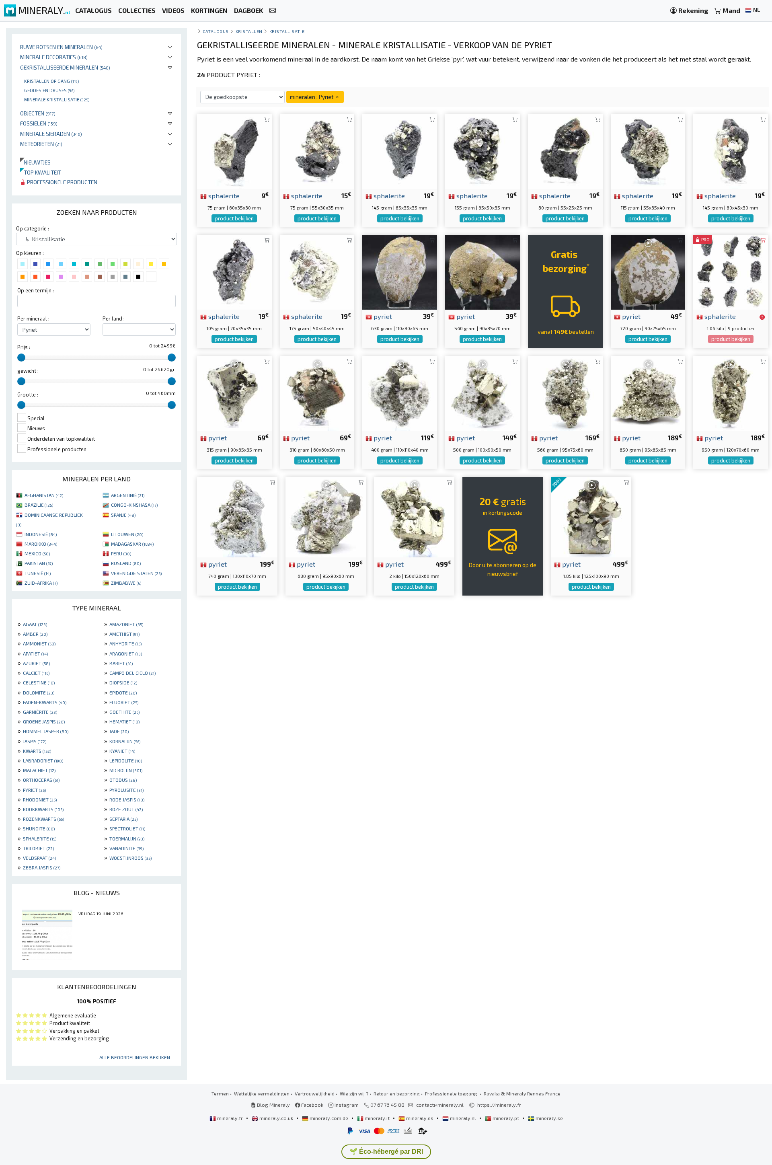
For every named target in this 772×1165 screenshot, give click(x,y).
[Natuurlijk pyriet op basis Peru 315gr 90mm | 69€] (234, 393)
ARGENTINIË (127, 495)
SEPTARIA (123, 819)
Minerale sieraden (51, 133)
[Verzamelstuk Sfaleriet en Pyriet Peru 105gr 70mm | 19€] (234, 271)
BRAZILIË (39, 505)
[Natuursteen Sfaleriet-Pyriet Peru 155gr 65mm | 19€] (482, 150)
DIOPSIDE (123, 682)
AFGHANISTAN (44, 495)
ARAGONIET (125, 653)
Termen (220, 1093)
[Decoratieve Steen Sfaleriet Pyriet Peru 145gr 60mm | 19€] (730, 150)
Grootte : (27, 394)
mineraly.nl (463, 1118)
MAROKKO (41, 544)
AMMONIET (39, 643)
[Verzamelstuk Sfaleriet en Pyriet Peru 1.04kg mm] (730, 271)
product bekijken (234, 218)
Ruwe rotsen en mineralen (61, 46)
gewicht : (28, 371)
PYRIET (34, 790)
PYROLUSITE (126, 790)
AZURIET (36, 663)
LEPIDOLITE (125, 760)
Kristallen (249, 31)
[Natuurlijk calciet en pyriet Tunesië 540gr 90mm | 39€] (482, 271)
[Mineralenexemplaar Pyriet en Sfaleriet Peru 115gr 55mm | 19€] (648, 150)
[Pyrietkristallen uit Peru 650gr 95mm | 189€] (648, 393)
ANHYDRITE (125, 643)
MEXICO (37, 553)
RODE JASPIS (126, 799)
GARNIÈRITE (40, 712)
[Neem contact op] (272, 10)
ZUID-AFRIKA (41, 583)
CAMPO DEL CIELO (132, 673)
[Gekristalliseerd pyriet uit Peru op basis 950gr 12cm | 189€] (730, 393)
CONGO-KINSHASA (134, 505)
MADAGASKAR (132, 544)
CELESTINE (39, 682)
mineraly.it (377, 1118)
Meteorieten (41, 143)
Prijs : (23, 347)
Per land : (114, 318)
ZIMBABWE (126, 583)
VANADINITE (126, 848)
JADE (119, 731)
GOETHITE (124, 712)
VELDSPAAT (39, 858)
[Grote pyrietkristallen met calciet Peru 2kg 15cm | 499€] (414, 516)
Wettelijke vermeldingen (262, 1093)
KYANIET (122, 751)
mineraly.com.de (328, 1118)
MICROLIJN (125, 770)
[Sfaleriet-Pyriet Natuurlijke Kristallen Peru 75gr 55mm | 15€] (317, 150)
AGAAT (35, 624)
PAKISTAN (39, 563)
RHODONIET (40, 799)
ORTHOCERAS (41, 780)
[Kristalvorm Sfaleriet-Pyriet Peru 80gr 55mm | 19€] (565, 150)
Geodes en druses (49, 90)
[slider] (21, 357)
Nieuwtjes (35, 162)
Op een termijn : (35, 290)
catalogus (216, 31)
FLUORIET (123, 702)
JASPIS (34, 741)
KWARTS (37, 751)
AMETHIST (124, 634)
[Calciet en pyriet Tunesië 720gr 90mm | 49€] (648, 271)
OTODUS (123, 780)
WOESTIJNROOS (130, 858)
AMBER (35, 634)
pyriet (382, 316)
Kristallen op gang (51, 81)
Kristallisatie (287, 31)
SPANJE (123, 515)
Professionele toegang (451, 1093)
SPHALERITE (39, 838)
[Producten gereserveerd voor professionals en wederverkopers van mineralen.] (762, 317)
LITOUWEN (127, 534)
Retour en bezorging (397, 1093)
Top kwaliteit (40, 172)
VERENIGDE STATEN (136, 573)
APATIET (35, 653)
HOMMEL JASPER (45, 731)
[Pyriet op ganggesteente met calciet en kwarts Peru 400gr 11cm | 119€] (399, 393)
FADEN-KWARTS (44, 702)
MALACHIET (39, 770)
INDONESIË (41, 534)
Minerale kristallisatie (56, 99)
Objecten (37, 113)
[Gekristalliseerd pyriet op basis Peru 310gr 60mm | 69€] (317, 393)
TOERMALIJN (126, 838)
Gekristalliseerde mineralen (65, 67)
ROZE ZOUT (126, 809)
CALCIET (36, 673)
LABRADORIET (43, 760)
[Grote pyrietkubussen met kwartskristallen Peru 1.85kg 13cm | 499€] (591, 516)
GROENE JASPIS (44, 721)
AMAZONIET (126, 624)
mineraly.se (548, 1118)
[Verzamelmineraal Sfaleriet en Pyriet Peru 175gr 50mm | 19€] (317, 271)
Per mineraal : (33, 318)
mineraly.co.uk (276, 1118)
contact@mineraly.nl (440, 1104)
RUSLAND (126, 563)
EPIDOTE (123, 692)
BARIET (121, 663)
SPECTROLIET (127, 828)
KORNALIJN (124, 741)
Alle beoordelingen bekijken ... (137, 1057)
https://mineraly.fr (499, 1104)
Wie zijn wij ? (354, 1093)
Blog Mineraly (273, 1104)
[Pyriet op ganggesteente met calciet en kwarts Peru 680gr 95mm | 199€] (325, 516)
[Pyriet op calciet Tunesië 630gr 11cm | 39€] (399, 271)
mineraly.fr (230, 1118)
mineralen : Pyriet (312, 96)
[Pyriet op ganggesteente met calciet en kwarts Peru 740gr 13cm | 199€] (237, 516)
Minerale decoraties (54, 56)
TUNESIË (38, 573)
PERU (121, 553)
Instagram (346, 1104)
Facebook (311, 1104)
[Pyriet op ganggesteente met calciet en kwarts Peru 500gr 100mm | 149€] (482, 393)
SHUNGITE (39, 828)
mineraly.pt (505, 1118)
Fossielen (38, 123)
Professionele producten (61, 182)
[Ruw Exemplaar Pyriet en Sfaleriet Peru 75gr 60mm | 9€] (234, 150)
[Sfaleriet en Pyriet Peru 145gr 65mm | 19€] (399, 150)
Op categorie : (32, 228)
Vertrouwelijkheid (315, 1093)
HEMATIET (124, 721)
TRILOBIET (38, 848)
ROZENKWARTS (43, 819)
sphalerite (223, 195)
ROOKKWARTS (43, 809)
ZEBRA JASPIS (41, 867)
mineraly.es (420, 1118)
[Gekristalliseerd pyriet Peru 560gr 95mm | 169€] (565, 393)
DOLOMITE (38, 692)
